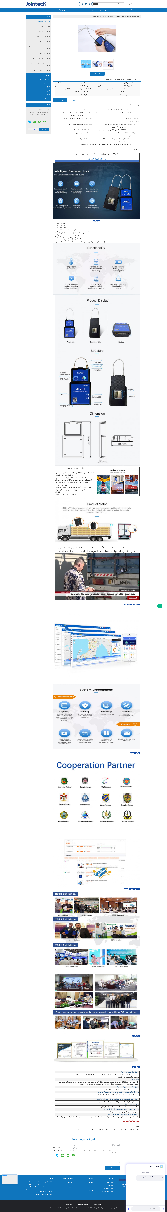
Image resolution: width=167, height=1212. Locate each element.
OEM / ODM (69, 1185)
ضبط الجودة (46, 83)
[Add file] (162, 1209)
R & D (71, 1188)
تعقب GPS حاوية (43, 53)
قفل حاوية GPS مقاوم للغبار (131, 1129)
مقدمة (91, 1182)
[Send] (128, 1209)
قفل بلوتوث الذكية (42, 36)
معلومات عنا (74, 10)
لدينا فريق (90, 1190)
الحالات (48, 95)
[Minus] (129, 1166)
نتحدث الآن (133, 10)
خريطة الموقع (98, 1204)
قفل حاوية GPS (43, 26)
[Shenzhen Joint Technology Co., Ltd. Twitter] (86, 4)
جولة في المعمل (89, 10)
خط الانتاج (70, 1182)
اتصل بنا (117, 10)
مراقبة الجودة (103, 10)
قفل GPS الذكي (43, 31)
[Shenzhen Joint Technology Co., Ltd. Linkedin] (81, 4)
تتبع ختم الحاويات (43, 41)
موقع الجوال (68, 1204)
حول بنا (48, 75)
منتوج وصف (73, 100)
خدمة (91, 1188)
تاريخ (91, 1185)
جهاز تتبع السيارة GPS (42, 70)
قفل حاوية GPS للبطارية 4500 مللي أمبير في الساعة (93, 1129)
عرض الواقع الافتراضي (60, 10)
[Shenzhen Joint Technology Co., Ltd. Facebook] (91, 4)
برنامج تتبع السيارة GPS (41, 58)
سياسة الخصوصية (83, 1204)
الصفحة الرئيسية (32, 10)
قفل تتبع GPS (44, 21)
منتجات (47, 10)
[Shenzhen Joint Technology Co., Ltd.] (44, 122)
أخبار (48, 91)
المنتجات (47, 17)
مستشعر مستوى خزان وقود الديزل (40, 64)
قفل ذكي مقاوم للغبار (115, 1129)
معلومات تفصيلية (60, 100)
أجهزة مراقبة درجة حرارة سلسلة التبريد (38, 47)
